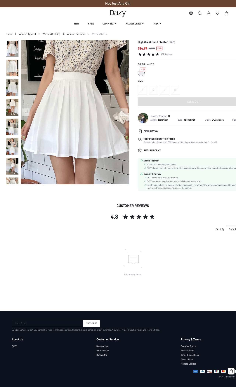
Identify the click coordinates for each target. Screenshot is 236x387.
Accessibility (187, 359)
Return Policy (102, 350)
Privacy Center (187, 350)
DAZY (14, 346)
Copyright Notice (188, 346)
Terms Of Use (153, 330)
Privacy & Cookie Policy (131, 330)
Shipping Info (102, 346)
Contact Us (101, 355)
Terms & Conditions (190, 355)
